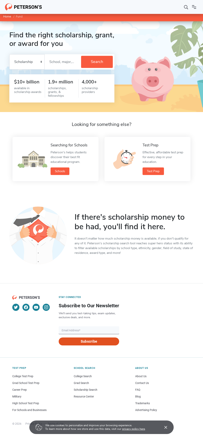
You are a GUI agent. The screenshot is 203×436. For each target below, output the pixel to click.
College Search (83, 376)
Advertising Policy (146, 410)
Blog (138, 396)
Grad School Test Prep (25, 383)
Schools (60, 171)
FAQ (137, 389)
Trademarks (142, 403)
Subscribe (89, 341)
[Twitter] (15, 307)
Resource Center (84, 396)
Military (16, 396)
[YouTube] (36, 307)
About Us (141, 376)
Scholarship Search (85, 389)
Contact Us (142, 383)
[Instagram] (46, 307)
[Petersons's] (23, 7)
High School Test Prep (25, 403)
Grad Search (81, 383)
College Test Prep (22, 376)
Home (7, 16)
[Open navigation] (194, 7)
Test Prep (153, 171)
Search (97, 61)
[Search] (186, 7)
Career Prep (19, 389)
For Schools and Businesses (29, 410)
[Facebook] (26, 307)
